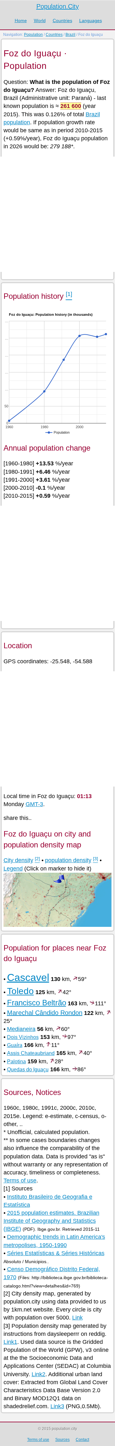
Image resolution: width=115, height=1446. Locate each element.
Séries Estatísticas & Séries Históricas (55, 1253)
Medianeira (21, 1029)
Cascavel (28, 977)
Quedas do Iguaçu (28, 1069)
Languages (90, 20)
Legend (13, 868)
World (40, 20)
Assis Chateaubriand (31, 1053)
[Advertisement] (57, 214)
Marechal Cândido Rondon (44, 1012)
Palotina (16, 1061)
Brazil (70, 34)
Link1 (10, 1342)
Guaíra (14, 1045)
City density (18, 860)
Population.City (57, 6)
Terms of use (20, 1180)
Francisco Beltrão (36, 1002)
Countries (62, 20)
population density (68, 860)
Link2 (38, 1374)
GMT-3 (34, 804)
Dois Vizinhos (23, 1037)
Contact (82, 1439)
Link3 (57, 1406)
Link (77, 1317)
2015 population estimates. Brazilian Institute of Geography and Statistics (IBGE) (51, 1221)
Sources (62, 1439)
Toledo (20, 991)
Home (21, 20)
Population (33, 34)
